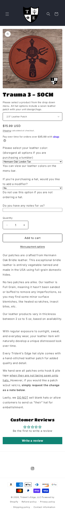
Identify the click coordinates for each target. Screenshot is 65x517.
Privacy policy (47, 501)
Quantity (7, 217)
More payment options (32, 246)
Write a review (32, 440)
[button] (7, 14)
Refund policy (29, 501)
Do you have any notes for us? (24, 205)
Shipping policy (21, 507)
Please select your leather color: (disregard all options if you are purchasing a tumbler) (25, 152)
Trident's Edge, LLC (30, 497)
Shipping (7, 130)
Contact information (44, 507)
